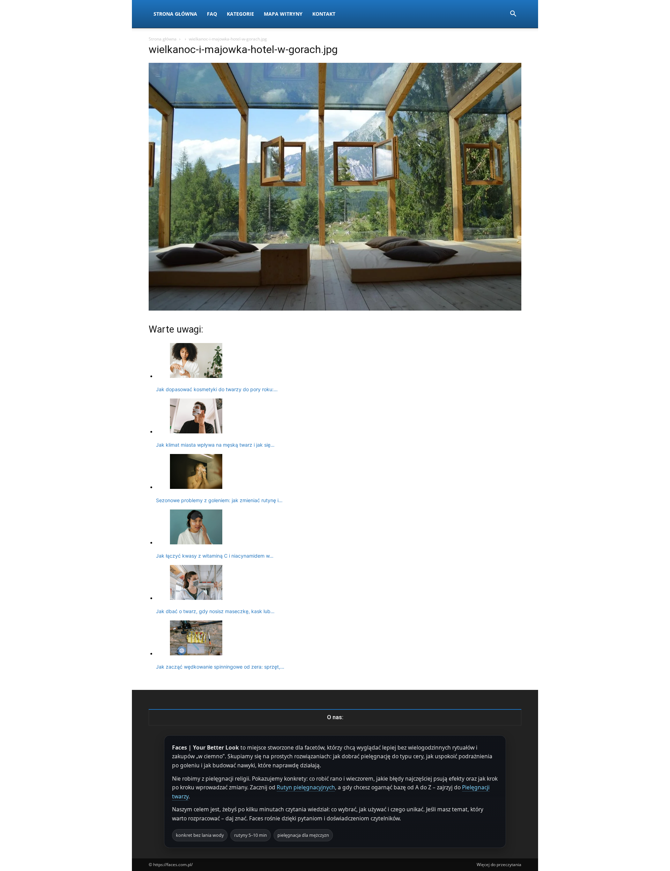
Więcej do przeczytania (499, 865)
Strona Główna (175, 13)
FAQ (212, 13)
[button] (513, 14)
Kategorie (240, 13)
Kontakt (323, 13)
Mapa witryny (283, 13)
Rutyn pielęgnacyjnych (306, 787)
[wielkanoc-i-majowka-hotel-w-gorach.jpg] (335, 309)
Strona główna (163, 39)
